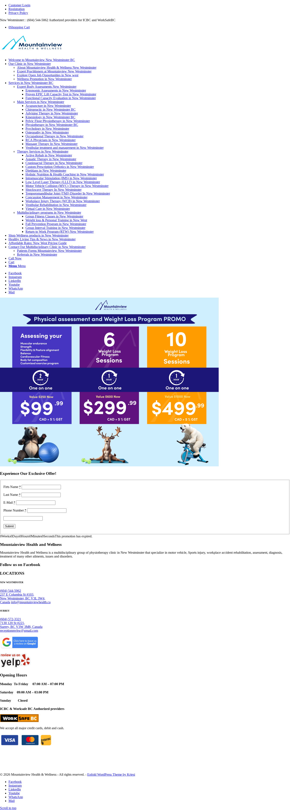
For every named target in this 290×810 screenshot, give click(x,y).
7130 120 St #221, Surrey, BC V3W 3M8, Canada (21, 625)
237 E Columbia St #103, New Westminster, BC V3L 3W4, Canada (22, 598)
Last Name (12, 494)
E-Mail (9, 502)
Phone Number (14, 510)
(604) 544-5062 (10, 591)
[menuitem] (149, 5)
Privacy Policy (18, 13)
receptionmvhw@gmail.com (19, 630)
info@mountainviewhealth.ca (31, 602)
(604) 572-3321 (10, 619)
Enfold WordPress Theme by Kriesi (111, 774)
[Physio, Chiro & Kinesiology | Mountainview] (32, 52)
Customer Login (19, 5)
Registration (16, 9)
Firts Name (12, 487)
